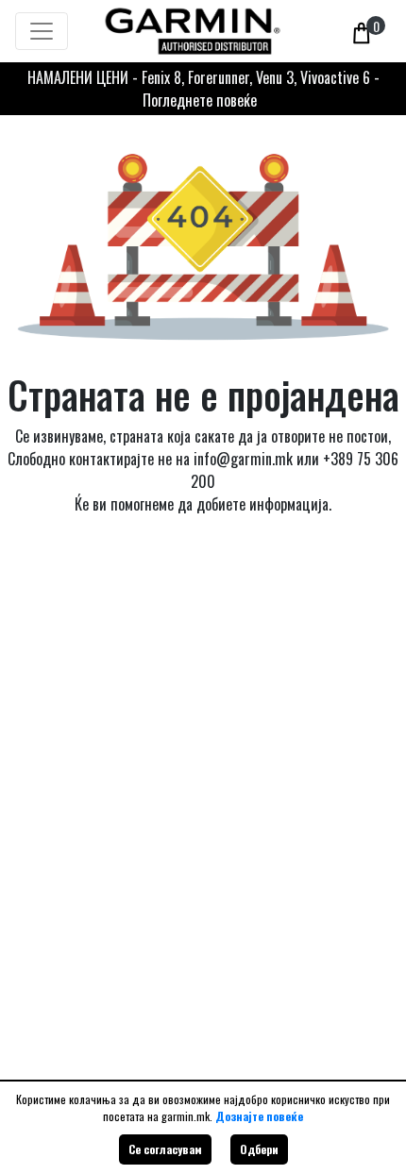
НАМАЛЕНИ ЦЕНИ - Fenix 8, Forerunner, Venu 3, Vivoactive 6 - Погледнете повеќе (203, 88)
